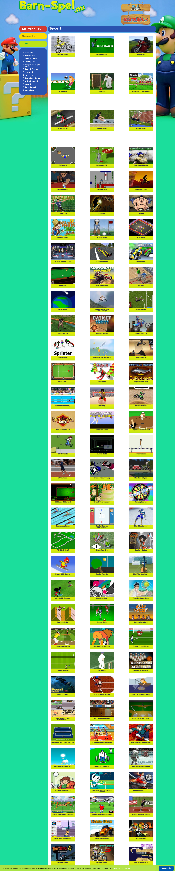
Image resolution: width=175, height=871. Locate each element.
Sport (27, 84)
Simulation (31, 78)
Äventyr (29, 90)
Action (28, 52)
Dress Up (30, 58)
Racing (28, 75)
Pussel (28, 72)
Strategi (30, 87)
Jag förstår (166, 868)
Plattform (30, 69)
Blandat (29, 55)
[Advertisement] (102, 66)
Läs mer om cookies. (122, 868)
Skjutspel (30, 81)
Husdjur (29, 61)
